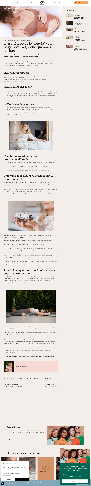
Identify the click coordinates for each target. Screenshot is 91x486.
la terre (12, 76)
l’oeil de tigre (45, 255)
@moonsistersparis (22, 366)
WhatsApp (28, 378)
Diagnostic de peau (63, 2)
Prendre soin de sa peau (22, 2)
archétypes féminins (16, 55)
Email (50, 378)
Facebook (20, 378)
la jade (5, 257)
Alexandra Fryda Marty (27, 40)
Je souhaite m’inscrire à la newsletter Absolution (18, 442)
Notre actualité (52, 2)
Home (5, 8)
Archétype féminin (8, 40)
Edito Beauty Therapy (79, 15)
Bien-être (33, 2)
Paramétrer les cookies (44, 482)
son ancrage (40, 341)
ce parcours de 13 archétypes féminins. (45, 61)
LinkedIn (43, 378)
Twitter (36, 378)
